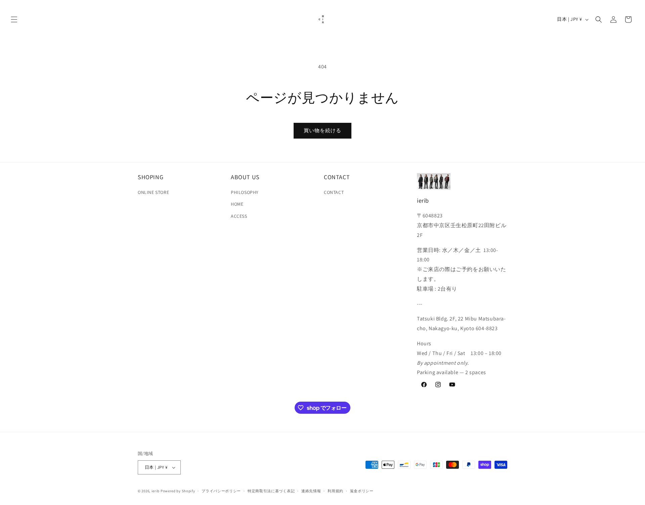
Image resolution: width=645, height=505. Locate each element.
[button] (14, 19)
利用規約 (335, 491)
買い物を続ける (322, 130)
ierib (156, 491)
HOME (237, 204)
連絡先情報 (311, 491)
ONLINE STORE (153, 192)
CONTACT (334, 192)
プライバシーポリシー (221, 491)
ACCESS (239, 216)
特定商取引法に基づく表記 (271, 491)
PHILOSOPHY (245, 192)
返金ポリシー (362, 491)
